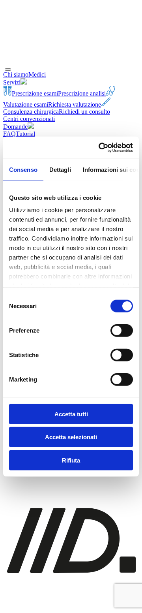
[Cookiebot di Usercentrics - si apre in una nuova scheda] (100, 148)
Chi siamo (15, 74)
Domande (15, 126)
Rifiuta (71, 460)
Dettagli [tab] (60, 169)
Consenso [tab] (23, 169)
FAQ (9, 133)
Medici (37, 74)
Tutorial (25, 133)
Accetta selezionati (71, 437)
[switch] (121, 330)
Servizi (12, 82)
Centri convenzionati (29, 118)
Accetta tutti (71, 413)
